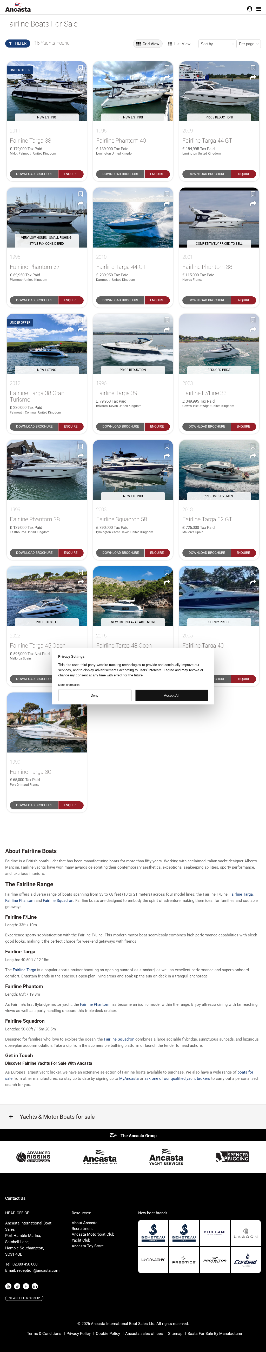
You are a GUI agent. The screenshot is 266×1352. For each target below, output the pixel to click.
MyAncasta (129, 1078)
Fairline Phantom (20, 900)
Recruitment (82, 1228)
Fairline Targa (241, 894)
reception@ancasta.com (38, 1270)
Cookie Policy (108, 1333)
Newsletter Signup (24, 1298)
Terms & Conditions (44, 1333)
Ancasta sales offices (144, 1333)
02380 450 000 (24, 1264)
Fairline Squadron (58, 900)
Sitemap (175, 1333)
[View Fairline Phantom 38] (47, 470)
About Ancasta (84, 1223)
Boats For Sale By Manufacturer (215, 1333)
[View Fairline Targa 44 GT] (133, 218)
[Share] (80, 77)
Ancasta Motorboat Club (93, 1234)
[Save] (80, 67)
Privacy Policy (78, 1333)
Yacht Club (81, 1240)
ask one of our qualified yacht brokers (177, 1078)
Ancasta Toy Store (88, 1246)
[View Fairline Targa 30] (47, 722)
